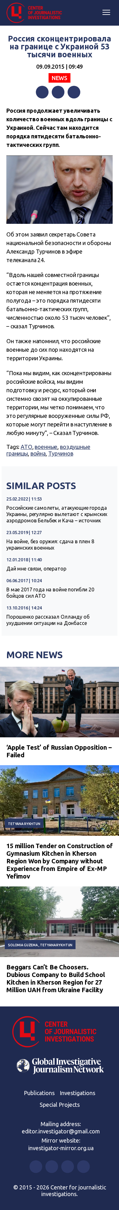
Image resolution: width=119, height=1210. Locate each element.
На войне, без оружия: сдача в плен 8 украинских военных (50, 545)
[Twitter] (58, 92)
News (59, 78)
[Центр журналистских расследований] (36, 13)
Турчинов (60, 453)
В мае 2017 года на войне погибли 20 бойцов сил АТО (50, 593)
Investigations (77, 1093)
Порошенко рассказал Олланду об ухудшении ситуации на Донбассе (47, 620)
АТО (26, 447)
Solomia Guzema (23, 945)
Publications (39, 1093)
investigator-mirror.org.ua (61, 1148)
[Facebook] (42, 92)
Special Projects (60, 1104)
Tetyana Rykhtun (24, 824)
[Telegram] (74, 92)
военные (46, 447)
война (38, 453)
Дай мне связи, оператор (36, 568)
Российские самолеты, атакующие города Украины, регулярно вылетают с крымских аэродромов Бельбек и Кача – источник (56, 514)
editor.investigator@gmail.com (61, 1131)
